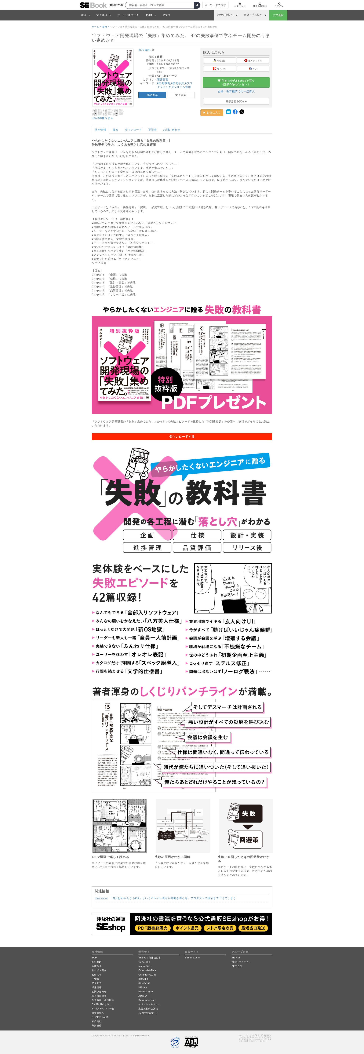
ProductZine (145, 991)
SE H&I (235, 957)
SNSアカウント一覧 (103, 1008)
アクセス (97, 983)
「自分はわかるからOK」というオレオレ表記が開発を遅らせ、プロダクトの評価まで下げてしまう (165, 898)
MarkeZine (144, 966)
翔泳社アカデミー (241, 962)
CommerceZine (147, 974)
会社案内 (97, 962)
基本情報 (100, 129)
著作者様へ (98, 1013)
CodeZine (144, 962)
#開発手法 (177, 83)
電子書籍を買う (235, 101)
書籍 (83, 14)
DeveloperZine (147, 1000)
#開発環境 (163, 83)
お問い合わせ (171, 129)
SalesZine (144, 983)
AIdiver (142, 996)
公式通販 (278, 15)
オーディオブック (128, 14)
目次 (115, 129)
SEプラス (236, 966)
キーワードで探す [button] (215, 5)
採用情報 (97, 987)
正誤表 (152, 129)
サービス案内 (99, 970)
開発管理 (162, 79)
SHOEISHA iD (100, 1017)
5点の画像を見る (102, 117)
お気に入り (213, 112)
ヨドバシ (221, 69)
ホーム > (96, 26)
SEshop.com (192, 957)
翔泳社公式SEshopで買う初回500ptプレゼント (238, 82)
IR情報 (95, 979)
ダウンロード (133, 129)
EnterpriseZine (147, 970)
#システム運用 (181, 87)
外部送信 (97, 1025)
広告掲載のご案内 (148, 1008)
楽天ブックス (254, 61)
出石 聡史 (144, 49)
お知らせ (97, 974)
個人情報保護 (99, 996)
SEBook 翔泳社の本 (149, 957)
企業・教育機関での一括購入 (236, 91)
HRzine (142, 987)
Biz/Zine (143, 979)
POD (149, 14)
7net (254, 69)
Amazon (221, 61)
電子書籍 (101, 14)
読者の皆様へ (225, 14)
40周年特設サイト (148, 1013)
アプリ (166, 14)
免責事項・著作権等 (103, 1000)
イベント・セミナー (149, 1004)
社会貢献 (97, 1021)
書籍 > (105, 26)
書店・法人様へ (253, 14)
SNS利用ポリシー (102, 1004)
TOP (94, 957)
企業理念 (97, 966)
